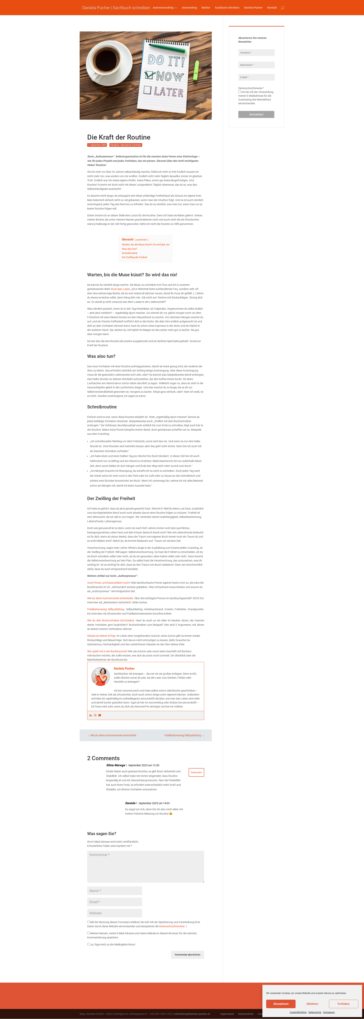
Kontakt (272, 7)
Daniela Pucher (253, 7)
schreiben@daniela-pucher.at (192, 1013)
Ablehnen (312, 1004)
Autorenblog (189, 7)
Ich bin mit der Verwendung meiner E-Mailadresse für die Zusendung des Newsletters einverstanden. (255, 97)
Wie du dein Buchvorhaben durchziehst (110, 620)
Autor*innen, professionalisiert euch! (108, 582)
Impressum (329, 1012)
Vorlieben (343, 1004)
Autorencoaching (163, 7)
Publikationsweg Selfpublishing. (106, 609)
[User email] (99, 715)
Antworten (196, 772)
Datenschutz (314, 1012)
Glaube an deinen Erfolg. (101, 635)
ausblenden (141, 240)
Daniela (130, 803)
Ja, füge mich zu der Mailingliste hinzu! (112, 944)
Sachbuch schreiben (227, 7)
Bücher (206, 7)
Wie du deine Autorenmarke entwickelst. (110, 598)
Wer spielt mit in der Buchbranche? (107, 651)
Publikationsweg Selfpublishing (184, 735)
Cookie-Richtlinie (298, 1012)
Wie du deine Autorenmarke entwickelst (111, 735)
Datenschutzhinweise (171, 926)
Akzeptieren (281, 1004)
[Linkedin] (90, 715)
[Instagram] (95, 715)
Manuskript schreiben (131, 145)
